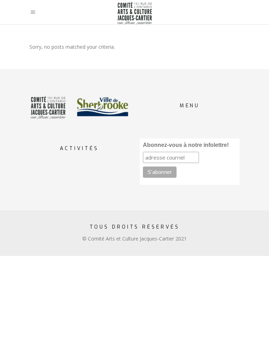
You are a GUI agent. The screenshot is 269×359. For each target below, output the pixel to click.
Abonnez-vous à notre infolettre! (186, 145)
